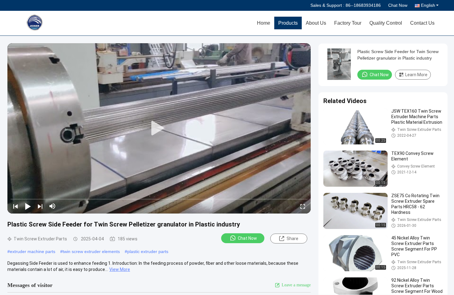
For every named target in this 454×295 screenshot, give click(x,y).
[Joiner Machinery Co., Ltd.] (50, 23)
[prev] (15, 206)
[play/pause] (28, 206)
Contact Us (422, 23)
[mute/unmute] (52, 206)
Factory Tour (347, 23)
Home (263, 23)
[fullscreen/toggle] (302, 206)
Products (288, 23)
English (428, 5)
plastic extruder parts (147, 251)
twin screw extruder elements (91, 251)
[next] (40, 206)
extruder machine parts (32, 251)
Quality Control (385, 23)
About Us (316, 23)
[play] (159, 128)
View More (119, 269)
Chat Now (397, 5)
